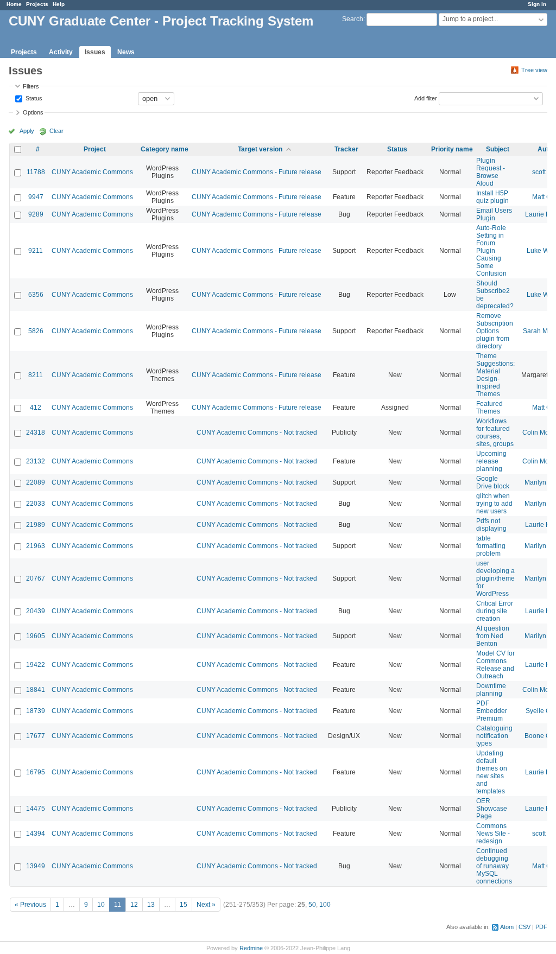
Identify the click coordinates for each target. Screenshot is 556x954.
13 (151, 904)
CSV (524, 927)
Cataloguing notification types (494, 735)
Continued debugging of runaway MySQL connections (494, 866)
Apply (27, 131)
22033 (35, 503)
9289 (35, 214)
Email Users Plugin (494, 214)
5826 (35, 331)
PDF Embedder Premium (491, 710)
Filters (31, 86)
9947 (35, 197)
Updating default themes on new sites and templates (491, 772)
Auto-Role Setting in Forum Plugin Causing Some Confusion (491, 250)
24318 (35, 432)
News (126, 52)
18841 (35, 690)
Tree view (534, 70)
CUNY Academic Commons (92, 172)
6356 (35, 294)
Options (33, 112)
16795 (35, 772)
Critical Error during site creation (494, 611)
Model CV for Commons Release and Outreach (495, 665)
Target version (260, 149)
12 (134, 904)
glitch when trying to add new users (494, 503)
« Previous (30, 904)
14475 (35, 808)
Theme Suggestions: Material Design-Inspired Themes (495, 375)
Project (95, 149)
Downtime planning (491, 689)
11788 (36, 172)
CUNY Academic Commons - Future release (256, 172)
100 (325, 904)
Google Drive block (492, 482)
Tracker (346, 149)
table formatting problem (491, 546)
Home (14, 4)
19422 (35, 665)
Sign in (537, 4)
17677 (35, 736)
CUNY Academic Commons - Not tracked (257, 432)
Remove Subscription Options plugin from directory (494, 331)
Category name (164, 149)
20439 (35, 611)
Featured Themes (489, 407)
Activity (61, 52)
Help (59, 4)
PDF (541, 927)
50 (312, 904)
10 (101, 904)
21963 (35, 546)
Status (33, 97)
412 (35, 407)
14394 (35, 833)
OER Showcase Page (491, 808)
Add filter (425, 97)
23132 (35, 461)
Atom (507, 927)
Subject (497, 149)
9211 (35, 251)
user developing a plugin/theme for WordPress (495, 578)
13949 (35, 866)
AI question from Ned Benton (492, 636)
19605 (35, 636)
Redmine (251, 948)
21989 (35, 525)
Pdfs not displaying (491, 524)
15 (183, 904)
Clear (56, 131)
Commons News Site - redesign (493, 833)
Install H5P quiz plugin (492, 197)
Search (352, 19)
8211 (35, 375)
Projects (37, 4)
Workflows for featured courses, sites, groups (495, 432)
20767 (35, 578)
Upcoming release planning (491, 461)
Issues (95, 52)
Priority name (452, 149)
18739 (35, 711)
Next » (206, 904)
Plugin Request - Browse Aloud (490, 172)
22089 (35, 482)
